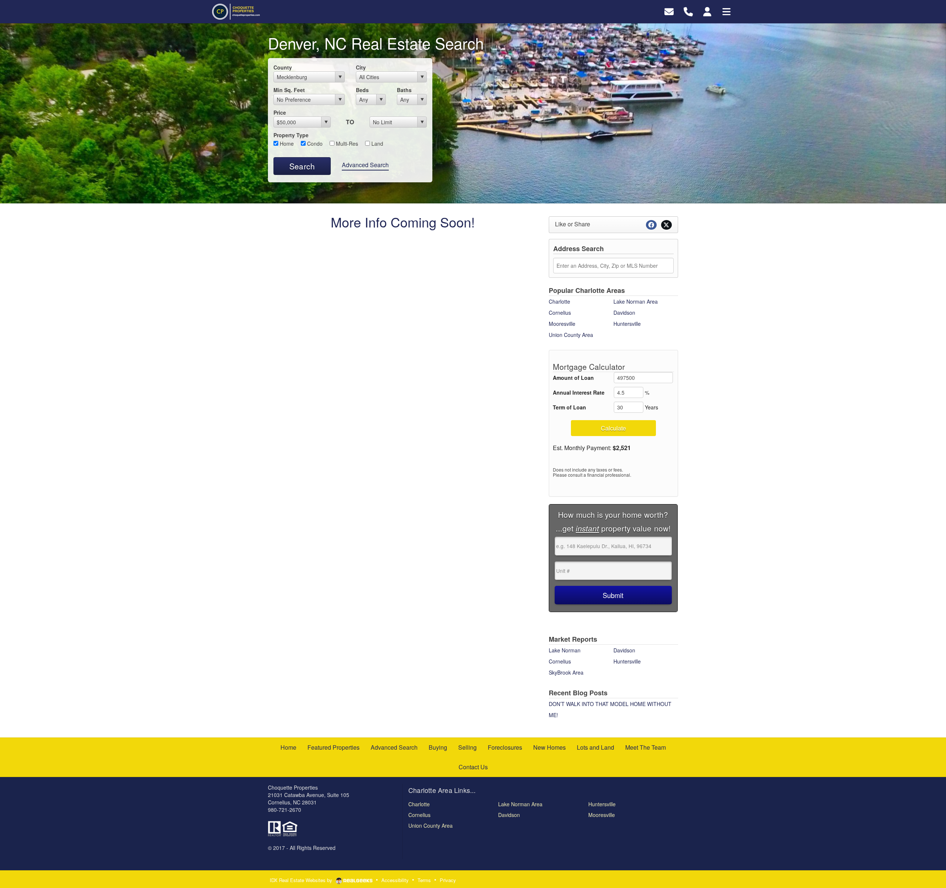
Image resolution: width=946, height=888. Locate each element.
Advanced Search (365, 165)
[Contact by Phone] (688, 11)
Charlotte (559, 301)
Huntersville (627, 323)
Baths (404, 90)
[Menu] (726, 11)
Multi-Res (346, 143)
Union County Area (571, 334)
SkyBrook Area (566, 672)
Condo (314, 143)
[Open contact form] (669, 11)
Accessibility (395, 880)
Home (286, 143)
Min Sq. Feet (289, 90)
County (282, 67)
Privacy (448, 880)
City (361, 67)
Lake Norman (565, 650)
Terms (424, 880)
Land (376, 143)
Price (279, 112)
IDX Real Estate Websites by (302, 880)
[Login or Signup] (707, 11)
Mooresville (562, 323)
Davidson (624, 312)
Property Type (291, 135)
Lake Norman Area (635, 301)
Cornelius (560, 312)
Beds (362, 90)
